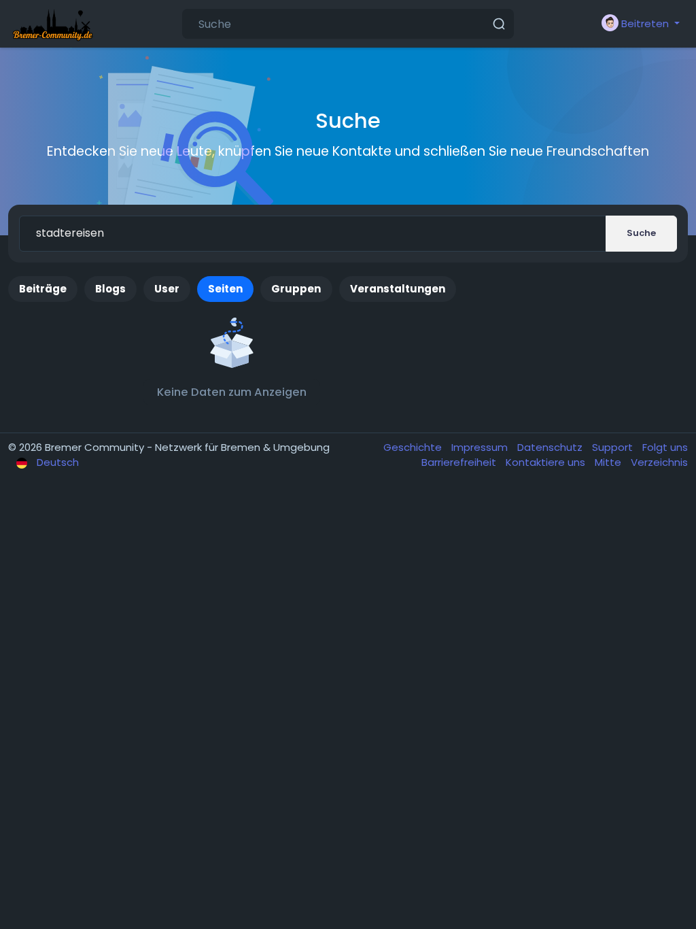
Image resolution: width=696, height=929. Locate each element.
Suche (641, 232)
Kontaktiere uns (547, 462)
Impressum (480, 447)
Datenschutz (551, 447)
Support (614, 447)
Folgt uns (665, 447)
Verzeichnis (659, 462)
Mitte (609, 462)
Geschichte (414, 447)
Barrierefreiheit (460, 462)
